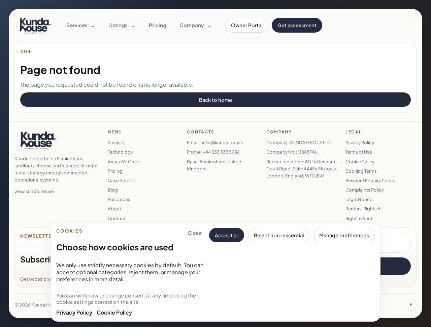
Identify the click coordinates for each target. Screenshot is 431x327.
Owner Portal (246, 25)
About (114, 208)
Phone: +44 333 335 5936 (213, 152)
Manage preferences (344, 235)
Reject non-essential (279, 235)
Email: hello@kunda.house (215, 142)
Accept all (226, 235)
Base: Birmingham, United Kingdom (214, 165)
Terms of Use (358, 152)
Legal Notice (358, 199)
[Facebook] (411, 305)
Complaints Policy (364, 190)
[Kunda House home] (35, 25)
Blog (113, 190)
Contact (117, 218)
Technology (120, 152)
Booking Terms (361, 171)
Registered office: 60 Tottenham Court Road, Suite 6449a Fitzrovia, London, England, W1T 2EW (301, 168)
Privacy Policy (74, 312)
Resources (119, 199)
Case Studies (122, 180)
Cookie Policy (114, 312)
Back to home (215, 100)
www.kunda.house (34, 191)
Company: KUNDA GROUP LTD (298, 142)
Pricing (157, 25)
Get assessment (297, 25)
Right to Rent (358, 218)
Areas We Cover (124, 161)
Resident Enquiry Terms (369, 180)
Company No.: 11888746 (291, 152)
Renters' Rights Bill (364, 208)
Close (195, 233)
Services (117, 142)
